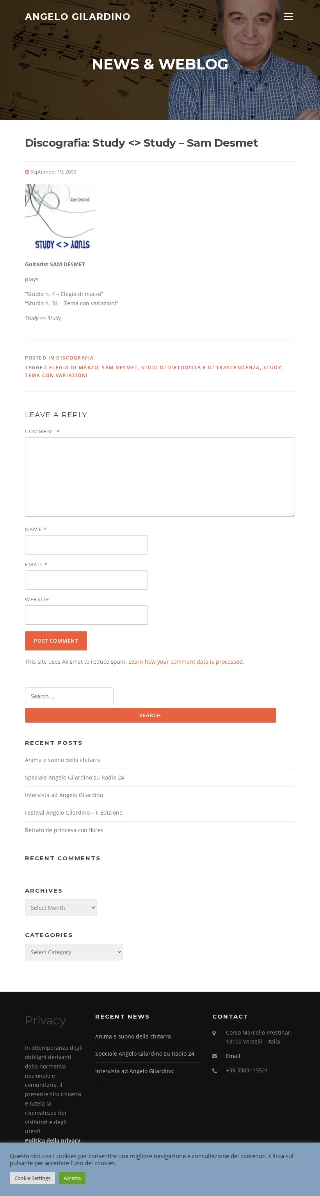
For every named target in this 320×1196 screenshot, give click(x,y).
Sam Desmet (120, 367)
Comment (42, 431)
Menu (288, 16)
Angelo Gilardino (78, 16)
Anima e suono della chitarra (63, 760)
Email (36, 564)
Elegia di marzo (74, 367)
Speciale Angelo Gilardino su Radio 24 (74, 777)
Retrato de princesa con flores (64, 830)
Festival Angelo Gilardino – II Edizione (74, 812)
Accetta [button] (72, 1178)
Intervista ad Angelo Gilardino (64, 795)
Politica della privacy (52, 1140)
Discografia (75, 357)
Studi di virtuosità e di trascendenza (200, 367)
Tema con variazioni (56, 375)
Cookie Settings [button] (32, 1178)
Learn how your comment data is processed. (186, 661)
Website (37, 599)
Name (36, 529)
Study (272, 367)
